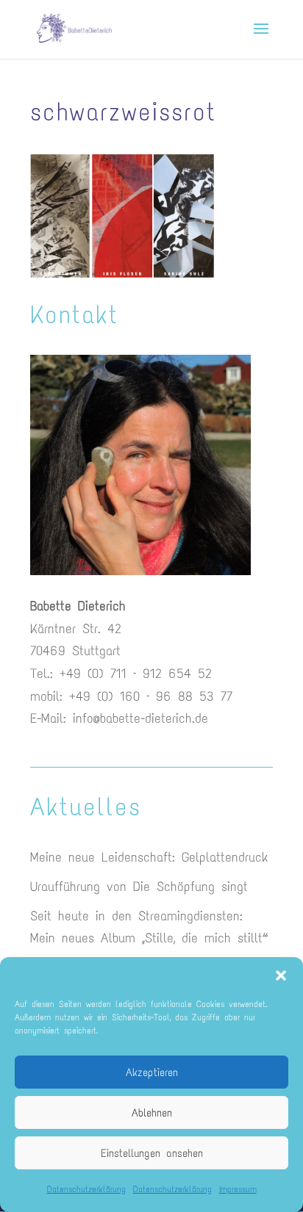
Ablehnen (152, 1112)
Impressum (238, 1189)
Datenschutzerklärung (86, 1189)
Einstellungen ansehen (152, 1153)
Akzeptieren (152, 1072)
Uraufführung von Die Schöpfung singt (139, 887)
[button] (281, 975)
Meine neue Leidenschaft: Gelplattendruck (149, 857)
